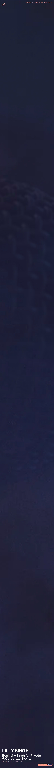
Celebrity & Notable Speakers (7, 761)
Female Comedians (18, 761)
